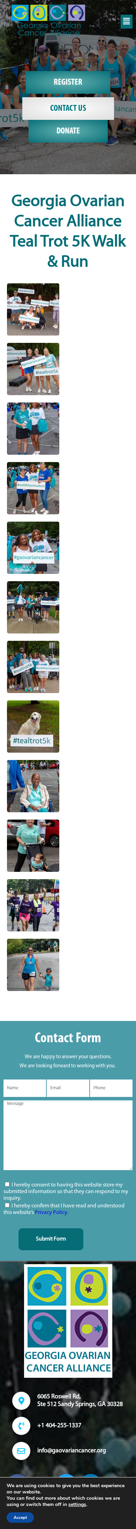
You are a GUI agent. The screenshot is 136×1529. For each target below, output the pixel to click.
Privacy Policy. (51, 1212)
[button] (127, 22)
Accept (20, 1517)
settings (77, 1504)
